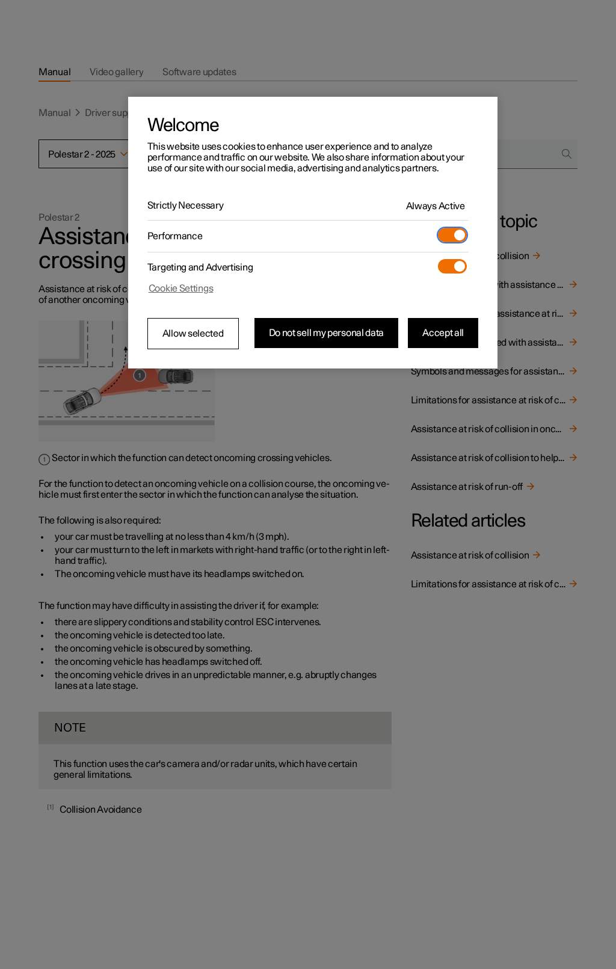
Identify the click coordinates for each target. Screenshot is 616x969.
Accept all (443, 333)
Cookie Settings (181, 288)
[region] (312, 232)
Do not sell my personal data (326, 333)
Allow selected (193, 333)
